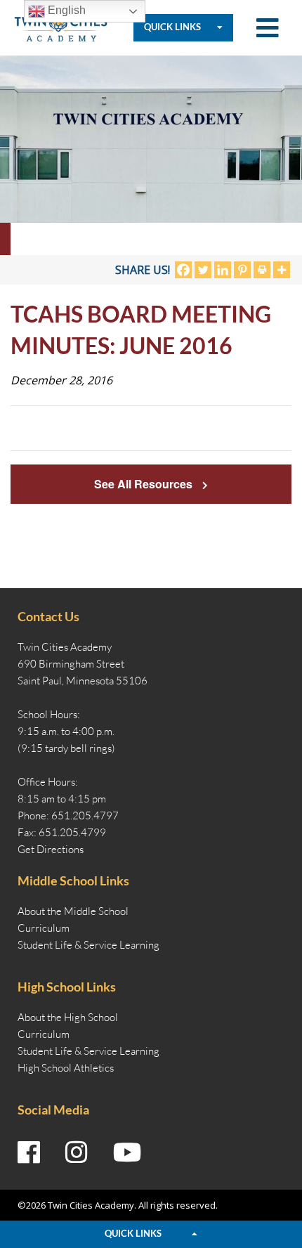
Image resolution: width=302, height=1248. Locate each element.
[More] (281, 269)
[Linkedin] (222, 269)
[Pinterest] (242, 269)
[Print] (262, 269)
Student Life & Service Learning (88, 944)
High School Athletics (66, 1067)
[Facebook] (183, 269)
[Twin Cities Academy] (61, 26)
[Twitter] (203, 269)
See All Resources (144, 484)
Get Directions (51, 849)
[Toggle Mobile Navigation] (267, 28)
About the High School (68, 1017)
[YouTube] (127, 1152)
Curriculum (44, 928)
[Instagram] (76, 1152)
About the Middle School (73, 911)
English (65, 10)
